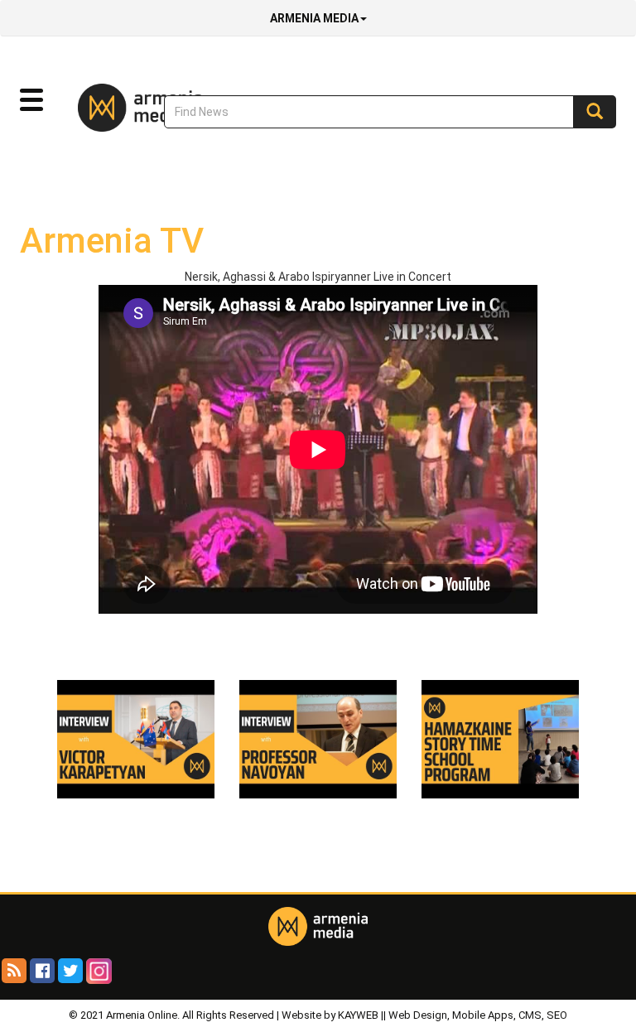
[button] (31, 100)
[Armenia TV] (135, 738)
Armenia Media (314, 18)
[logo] (115, 106)
